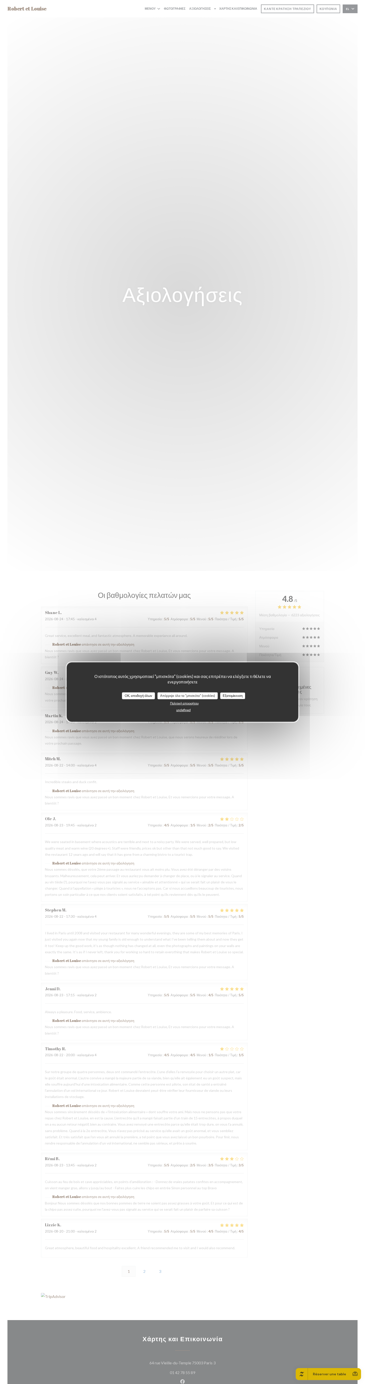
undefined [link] (183, 710)
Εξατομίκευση (233, 695)
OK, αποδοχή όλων (138, 695)
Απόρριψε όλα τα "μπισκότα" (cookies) (187, 695)
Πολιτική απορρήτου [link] (184, 703)
